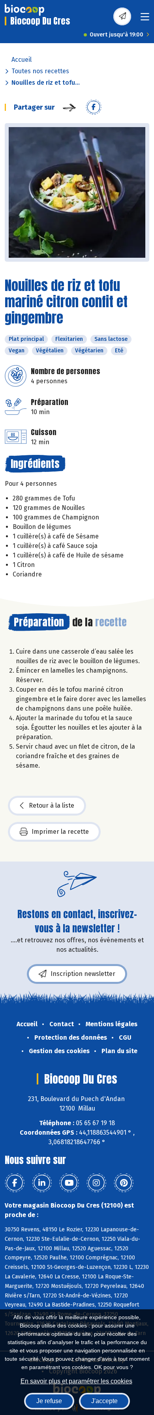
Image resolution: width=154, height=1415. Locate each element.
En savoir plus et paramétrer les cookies (76, 1381)
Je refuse (49, 1401)
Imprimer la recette (60, 831)
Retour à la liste (51, 805)
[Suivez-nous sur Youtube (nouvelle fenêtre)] (69, 1183)
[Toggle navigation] (145, 19)
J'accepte (104, 1401)
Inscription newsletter (83, 974)
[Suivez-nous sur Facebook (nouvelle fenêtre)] (14, 1183)
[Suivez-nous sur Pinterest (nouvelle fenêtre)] (123, 1183)
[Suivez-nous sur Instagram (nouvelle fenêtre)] (96, 1183)
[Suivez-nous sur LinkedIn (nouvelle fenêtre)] (42, 1183)
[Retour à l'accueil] (24, 10)
